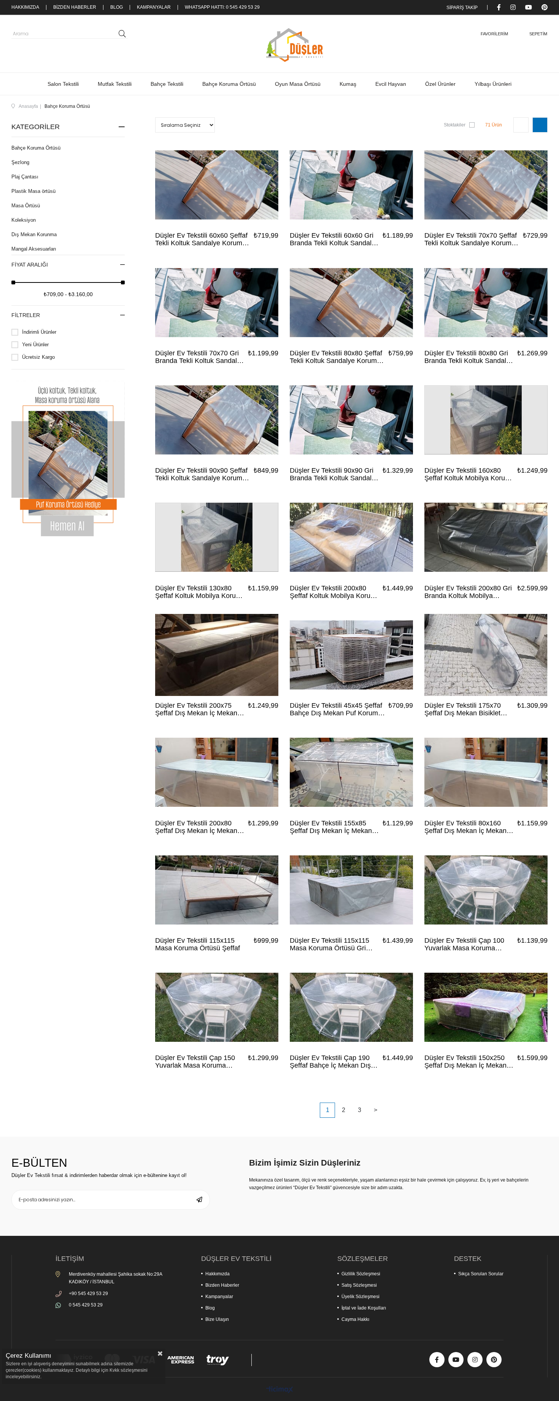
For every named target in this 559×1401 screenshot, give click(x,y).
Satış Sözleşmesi (359, 1285)
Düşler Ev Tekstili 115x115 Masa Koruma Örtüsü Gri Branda (329, 944)
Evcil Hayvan (390, 84)
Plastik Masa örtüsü (33, 191)
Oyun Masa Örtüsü (298, 84)
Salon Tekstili (63, 84)
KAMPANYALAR (154, 7)
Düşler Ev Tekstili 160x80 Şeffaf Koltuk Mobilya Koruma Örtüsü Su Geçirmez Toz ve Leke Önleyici (469, 474)
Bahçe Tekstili (167, 84)
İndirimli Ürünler (39, 332)
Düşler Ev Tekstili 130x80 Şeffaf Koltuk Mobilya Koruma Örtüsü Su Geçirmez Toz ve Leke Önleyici (200, 592)
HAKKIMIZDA (25, 7)
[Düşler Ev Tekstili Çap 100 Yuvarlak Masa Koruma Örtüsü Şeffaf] (486, 890)
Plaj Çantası (24, 177)
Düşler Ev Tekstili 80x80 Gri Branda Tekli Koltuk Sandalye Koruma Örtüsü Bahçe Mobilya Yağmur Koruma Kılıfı (469, 356)
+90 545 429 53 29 (88, 1293)
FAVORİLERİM (494, 34)
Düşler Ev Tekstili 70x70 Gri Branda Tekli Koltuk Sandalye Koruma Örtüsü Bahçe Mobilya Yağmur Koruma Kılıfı (200, 356)
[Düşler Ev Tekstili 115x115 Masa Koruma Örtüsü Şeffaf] (216, 890)
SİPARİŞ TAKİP (462, 7)
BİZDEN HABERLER (74, 7)
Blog (210, 1308)
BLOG (116, 7)
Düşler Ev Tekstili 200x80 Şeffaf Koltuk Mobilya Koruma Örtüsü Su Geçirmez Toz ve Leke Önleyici (335, 592)
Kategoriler (35, 127)
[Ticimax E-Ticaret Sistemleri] (279, 1390)
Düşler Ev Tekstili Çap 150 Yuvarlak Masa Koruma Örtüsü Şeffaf (195, 1061)
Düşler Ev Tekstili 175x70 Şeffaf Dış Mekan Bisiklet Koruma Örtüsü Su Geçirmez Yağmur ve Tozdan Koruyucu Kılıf (468, 709)
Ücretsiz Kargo (38, 357)
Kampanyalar (219, 1296)
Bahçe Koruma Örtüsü (229, 84)
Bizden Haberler (222, 1285)
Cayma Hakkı (355, 1319)
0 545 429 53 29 (86, 1305)
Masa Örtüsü (25, 205)
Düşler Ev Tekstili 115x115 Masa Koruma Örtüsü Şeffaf (197, 944)
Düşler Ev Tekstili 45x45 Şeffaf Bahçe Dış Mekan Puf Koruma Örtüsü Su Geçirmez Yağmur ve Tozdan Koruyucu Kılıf (338, 709)
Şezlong (20, 162)
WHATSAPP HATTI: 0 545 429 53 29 (222, 7)
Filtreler (25, 315)
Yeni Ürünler (35, 344)
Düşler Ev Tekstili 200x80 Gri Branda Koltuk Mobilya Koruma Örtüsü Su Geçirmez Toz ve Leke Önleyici (468, 592)
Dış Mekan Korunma (34, 234)
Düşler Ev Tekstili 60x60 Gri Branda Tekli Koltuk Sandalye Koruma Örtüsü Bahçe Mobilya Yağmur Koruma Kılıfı (335, 239)
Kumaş (348, 84)
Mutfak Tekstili (115, 84)
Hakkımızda (217, 1273)
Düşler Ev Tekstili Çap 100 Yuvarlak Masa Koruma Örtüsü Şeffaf (464, 944)
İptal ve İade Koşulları (363, 1308)
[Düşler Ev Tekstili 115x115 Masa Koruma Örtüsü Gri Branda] (351, 890)
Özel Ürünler (440, 84)
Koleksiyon (23, 220)
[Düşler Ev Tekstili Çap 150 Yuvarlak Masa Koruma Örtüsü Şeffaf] (216, 1007)
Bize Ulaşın (217, 1319)
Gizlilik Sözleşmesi (360, 1273)
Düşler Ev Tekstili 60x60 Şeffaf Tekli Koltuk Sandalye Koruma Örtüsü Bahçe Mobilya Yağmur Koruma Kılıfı (201, 239)
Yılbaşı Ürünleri (493, 84)
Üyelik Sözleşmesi (360, 1296)
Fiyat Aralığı (29, 265)
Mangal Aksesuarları (33, 249)
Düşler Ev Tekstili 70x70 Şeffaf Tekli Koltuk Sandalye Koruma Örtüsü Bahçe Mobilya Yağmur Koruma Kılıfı (470, 239)
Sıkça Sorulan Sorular (480, 1273)
